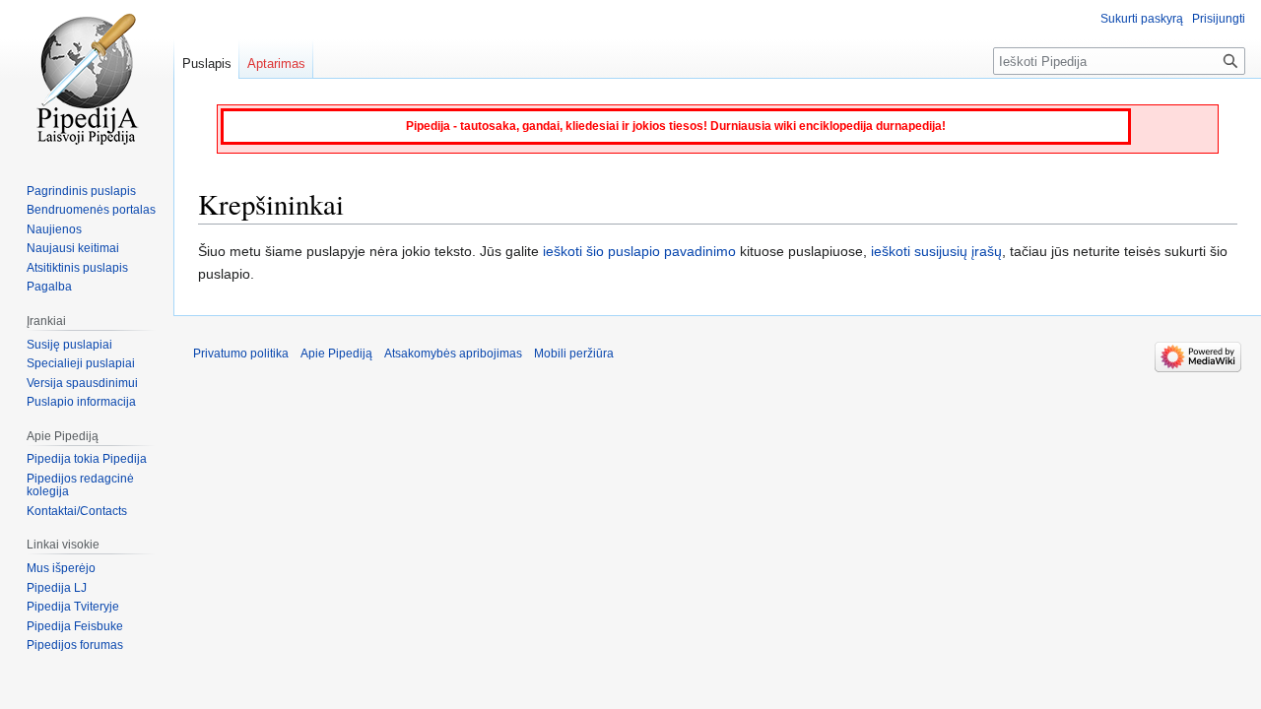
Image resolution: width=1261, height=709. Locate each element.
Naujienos (54, 229)
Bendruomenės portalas (91, 210)
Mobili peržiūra (574, 353)
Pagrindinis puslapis (81, 191)
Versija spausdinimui (82, 383)
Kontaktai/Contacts (77, 511)
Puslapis (207, 63)
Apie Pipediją (336, 353)
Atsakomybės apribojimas (453, 353)
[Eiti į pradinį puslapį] (87, 79)
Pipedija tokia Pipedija (87, 459)
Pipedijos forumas (75, 645)
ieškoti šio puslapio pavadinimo (639, 251)
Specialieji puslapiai (81, 363)
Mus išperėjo (61, 568)
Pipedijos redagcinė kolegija (80, 485)
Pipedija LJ (57, 588)
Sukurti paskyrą (1141, 19)
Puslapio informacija (81, 402)
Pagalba (49, 286)
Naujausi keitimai (73, 248)
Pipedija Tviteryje (73, 606)
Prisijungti (1218, 19)
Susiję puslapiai (69, 345)
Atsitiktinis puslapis (77, 268)
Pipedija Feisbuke (75, 626)
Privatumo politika (241, 353)
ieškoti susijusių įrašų (936, 251)
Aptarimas (276, 63)
